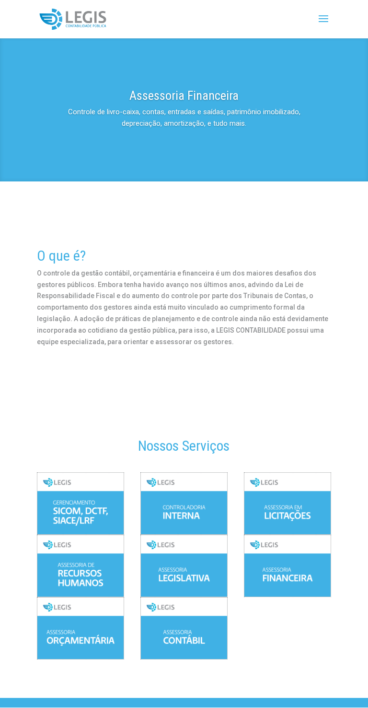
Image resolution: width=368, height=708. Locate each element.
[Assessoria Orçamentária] (80, 628)
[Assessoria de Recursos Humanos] (80, 566)
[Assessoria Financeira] (287, 566)
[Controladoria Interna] (184, 503)
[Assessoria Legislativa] (184, 566)
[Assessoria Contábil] (184, 628)
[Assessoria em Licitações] (287, 503)
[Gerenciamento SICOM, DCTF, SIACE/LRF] (80, 503)
